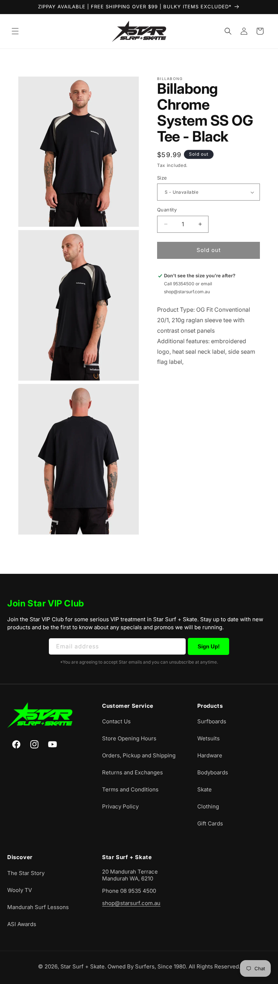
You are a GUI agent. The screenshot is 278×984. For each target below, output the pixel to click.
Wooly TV (19, 890)
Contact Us (116, 721)
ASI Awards (21, 924)
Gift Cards (210, 823)
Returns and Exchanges (132, 772)
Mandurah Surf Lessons (38, 907)
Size (162, 178)
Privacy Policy (120, 806)
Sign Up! (209, 646)
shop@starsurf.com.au (131, 903)
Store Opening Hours (129, 738)
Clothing (208, 806)
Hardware (209, 755)
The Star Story (26, 873)
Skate (204, 789)
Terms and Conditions (130, 789)
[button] (15, 31)
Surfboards (211, 721)
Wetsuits (208, 738)
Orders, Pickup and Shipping (139, 755)
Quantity (167, 210)
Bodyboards (212, 772)
